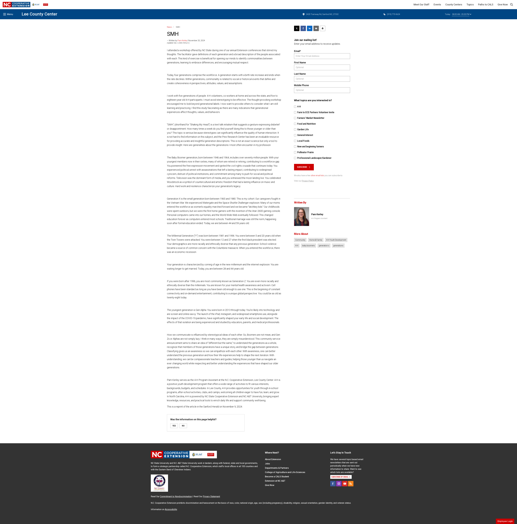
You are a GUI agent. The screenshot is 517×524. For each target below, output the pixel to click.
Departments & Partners (277, 468)
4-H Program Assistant (319, 218)
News (169, 27)
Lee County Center (39, 14)
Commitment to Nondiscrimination (176, 496)
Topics (470, 4)
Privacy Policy (308, 181)
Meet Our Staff (421, 4)
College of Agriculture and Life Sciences (285, 472)
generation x (324, 246)
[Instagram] (339, 483)
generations (338, 246)
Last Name (300, 73)
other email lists (317, 175)
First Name (300, 62)
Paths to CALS (485, 4)
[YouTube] (344, 483)
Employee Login (505, 521)
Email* (297, 51)
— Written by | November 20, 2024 (186, 40)
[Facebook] (333, 483)
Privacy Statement (211, 496)
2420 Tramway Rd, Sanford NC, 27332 (322, 14)
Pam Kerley (182, 40)
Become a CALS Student (277, 476)
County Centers (453, 4)
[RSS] (350, 483)
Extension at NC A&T (275, 481)
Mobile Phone (301, 85)
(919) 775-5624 (393, 14)
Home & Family (315, 240)
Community (300, 240)
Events (437, 4)
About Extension (273, 459)
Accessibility (171, 509)
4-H (296, 246)
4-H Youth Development (336, 240)
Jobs (267, 463)
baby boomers (308, 246)
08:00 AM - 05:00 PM (460, 14)
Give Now (503, 4)
